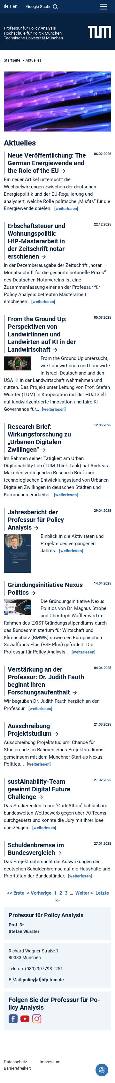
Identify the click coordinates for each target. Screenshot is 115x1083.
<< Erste (16, 893)
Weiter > (84, 893)
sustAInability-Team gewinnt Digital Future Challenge (39, 789)
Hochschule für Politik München (33, 33)
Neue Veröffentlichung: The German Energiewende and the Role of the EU (47, 163)
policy (29, 979)
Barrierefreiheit (17, 1068)
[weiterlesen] (66, 208)
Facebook (13, 1018)
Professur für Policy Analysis (30, 28)
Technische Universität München (33, 38)
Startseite (12, 60)
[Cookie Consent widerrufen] (102, 1070)
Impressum (50, 1061)
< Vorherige (40, 893)
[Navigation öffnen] (103, 6)
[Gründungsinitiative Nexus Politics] (19, 607)
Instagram (36, 1018)
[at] (38, 979)
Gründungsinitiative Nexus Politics (45, 588)
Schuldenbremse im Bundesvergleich (36, 848)
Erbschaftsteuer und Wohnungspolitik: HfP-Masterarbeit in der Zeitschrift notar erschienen (36, 241)
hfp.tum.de (53, 979)
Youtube (24, 1018)
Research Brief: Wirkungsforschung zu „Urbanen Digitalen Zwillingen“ (39, 438)
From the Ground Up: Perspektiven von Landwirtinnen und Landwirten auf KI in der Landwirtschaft (42, 334)
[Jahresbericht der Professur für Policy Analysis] (19, 554)
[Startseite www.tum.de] (99, 31)
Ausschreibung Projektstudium (30, 729)
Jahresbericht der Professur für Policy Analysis (36, 519)
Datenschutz (15, 1061)
